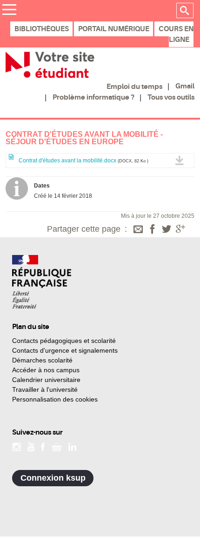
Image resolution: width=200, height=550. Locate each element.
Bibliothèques (41, 29)
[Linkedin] (72, 446)
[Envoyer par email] (138, 230)
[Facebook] (152, 230)
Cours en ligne (176, 34)
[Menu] (9, 11)
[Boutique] (57, 446)
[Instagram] (16, 446)
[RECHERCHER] (184, 11)
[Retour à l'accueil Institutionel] (41, 282)
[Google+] (180, 230)
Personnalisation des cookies (55, 399)
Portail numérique (113, 29)
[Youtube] (30, 446)
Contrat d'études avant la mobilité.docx (82, 160)
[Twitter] (166, 230)
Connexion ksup (53, 478)
